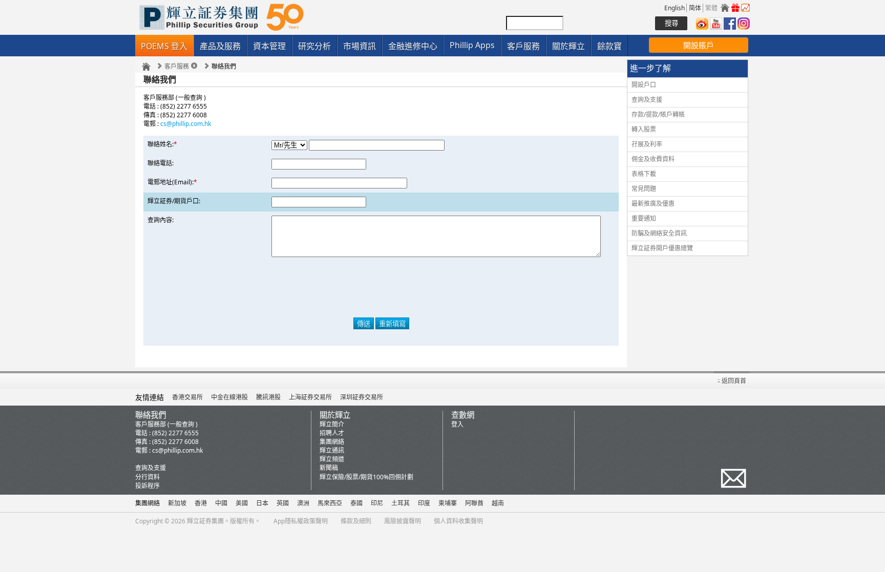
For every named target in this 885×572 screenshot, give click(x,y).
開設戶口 (643, 84)
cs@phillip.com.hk (185, 123)
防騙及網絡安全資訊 (659, 233)
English (674, 8)
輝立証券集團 (205, 521)
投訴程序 (147, 485)
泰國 (356, 503)
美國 (242, 503)
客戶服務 (523, 46)
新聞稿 (329, 467)
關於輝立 (568, 46)
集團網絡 (332, 441)
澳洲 (303, 503)
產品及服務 (220, 46)
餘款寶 (609, 46)
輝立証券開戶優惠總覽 (662, 248)
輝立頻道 (332, 459)
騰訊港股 (268, 397)
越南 (498, 503)
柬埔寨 (447, 503)
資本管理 (269, 46)
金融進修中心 (412, 46)
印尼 (377, 503)
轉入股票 (643, 129)
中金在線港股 (229, 397)
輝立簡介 (332, 424)
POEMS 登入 (164, 46)
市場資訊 (359, 46)
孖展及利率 (646, 144)
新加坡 (177, 503)
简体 (695, 8)
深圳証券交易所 (361, 397)
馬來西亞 (330, 503)
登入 (457, 424)
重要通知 (643, 218)
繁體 (711, 8)
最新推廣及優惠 (653, 203)
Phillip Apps (472, 45)
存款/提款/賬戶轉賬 (658, 114)
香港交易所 (187, 397)
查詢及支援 (646, 99)
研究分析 (314, 46)
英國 (283, 503)
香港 (201, 503)
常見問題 (643, 188)
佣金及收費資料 (653, 159)
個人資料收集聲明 (458, 521)
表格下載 (643, 174)
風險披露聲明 (402, 521)
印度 (424, 503)
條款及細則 (356, 521)
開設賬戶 (698, 45)
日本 (262, 503)
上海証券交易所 (310, 397)
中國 (221, 503)
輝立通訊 (332, 450)
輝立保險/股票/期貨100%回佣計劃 (366, 477)
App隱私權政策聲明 (300, 521)
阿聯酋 (474, 503)
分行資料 (147, 477)
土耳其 (400, 503)
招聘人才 (332, 433)
